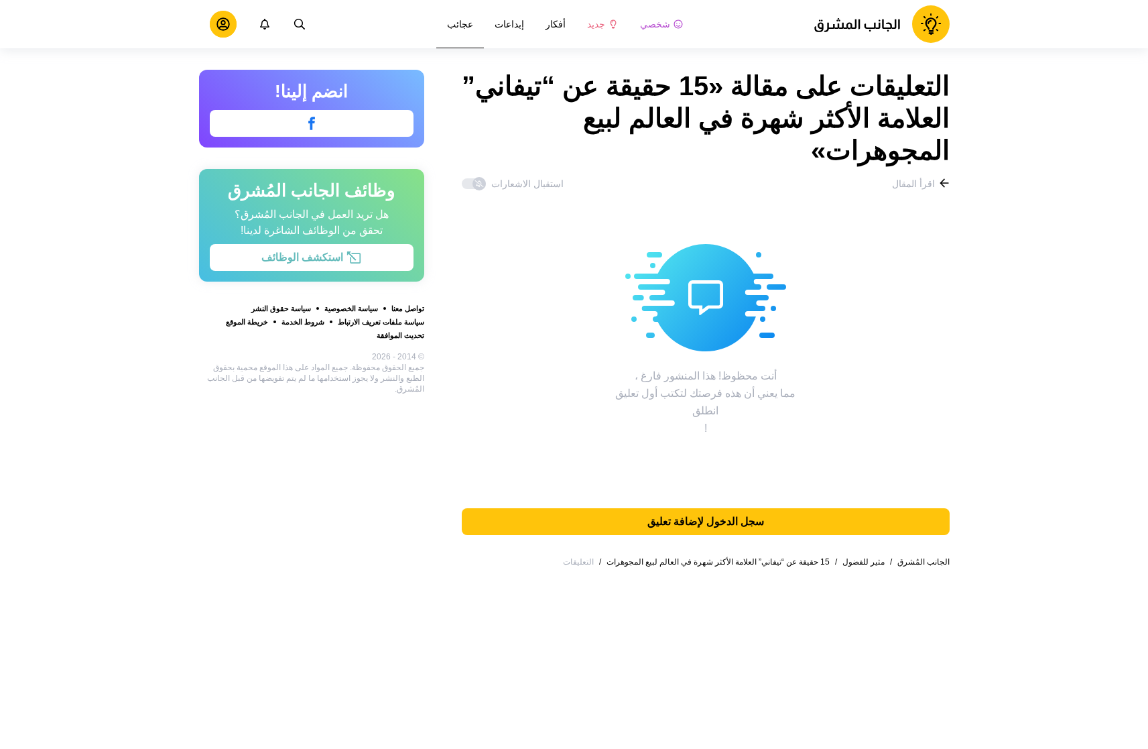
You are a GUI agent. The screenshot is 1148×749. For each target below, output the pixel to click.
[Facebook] (311, 123)
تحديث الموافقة (400, 335)
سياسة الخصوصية (351, 308)
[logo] (882, 24)
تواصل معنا (407, 308)
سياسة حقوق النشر (281, 308)
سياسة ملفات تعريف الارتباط (381, 322)
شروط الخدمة (302, 322)
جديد (596, 24)
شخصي (655, 24)
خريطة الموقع (247, 322)
